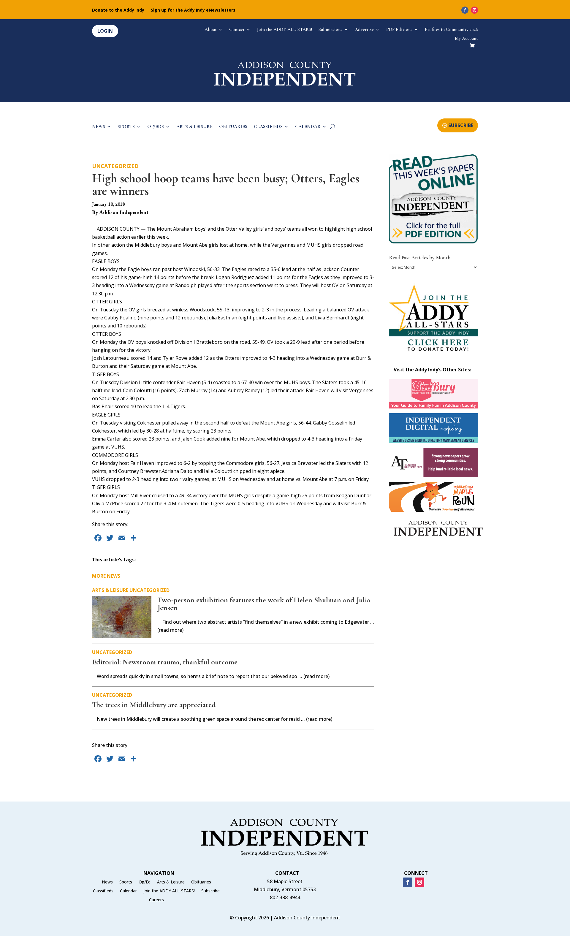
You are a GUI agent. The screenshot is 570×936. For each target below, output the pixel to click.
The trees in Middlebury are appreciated (154, 704)
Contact (237, 29)
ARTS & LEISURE (194, 126)
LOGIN (105, 31)
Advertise (364, 29)
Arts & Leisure (110, 590)
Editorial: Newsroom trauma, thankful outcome (165, 661)
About (211, 29)
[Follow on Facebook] (464, 10)
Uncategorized (115, 166)
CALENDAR (308, 126)
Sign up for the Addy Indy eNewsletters (193, 10)
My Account (466, 38)
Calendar (128, 891)
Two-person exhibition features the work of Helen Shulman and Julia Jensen (263, 603)
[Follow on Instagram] (474, 10)
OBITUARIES (233, 126)
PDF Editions (399, 29)
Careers (156, 900)
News (107, 882)
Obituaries (201, 882)
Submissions (330, 29)
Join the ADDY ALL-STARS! (284, 29)
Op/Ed (145, 882)
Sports (125, 882)
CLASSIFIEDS (268, 126)
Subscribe (210, 891)
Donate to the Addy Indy (118, 10)
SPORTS (126, 126)
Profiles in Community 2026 (451, 29)
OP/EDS (155, 126)
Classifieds (103, 891)
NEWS (98, 126)
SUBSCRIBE (460, 125)
